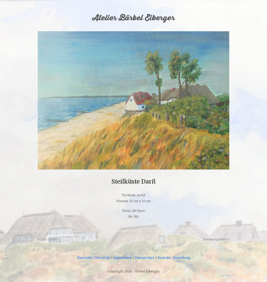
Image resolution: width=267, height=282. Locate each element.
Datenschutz (145, 258)
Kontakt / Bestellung (174, 258)
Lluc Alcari (49, 239)
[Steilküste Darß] (133, 168)
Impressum (122, 258)
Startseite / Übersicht (93, 258)
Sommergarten (215, 239)
